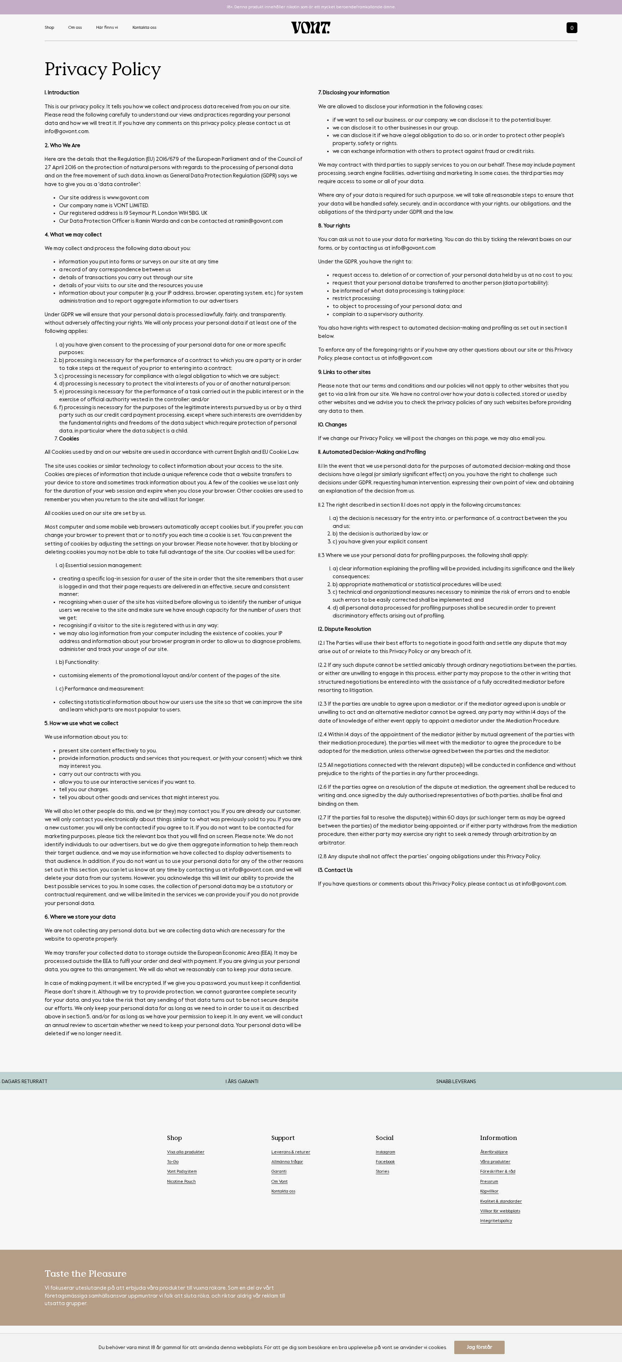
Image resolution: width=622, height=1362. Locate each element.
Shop (49, 28)
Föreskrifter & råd (497, 1171)
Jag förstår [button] (479, 1347)
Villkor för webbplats (500, 1211)
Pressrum (489, 1182)
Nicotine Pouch (181, 1182)
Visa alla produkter (185, 1152)
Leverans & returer (290, 1152)
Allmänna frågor (287, 1162)
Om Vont (279, 1182)
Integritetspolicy (496, 1221)
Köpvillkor (489, 1191)
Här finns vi (107, 28)
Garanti (279, 1171)
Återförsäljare (494, 1152)
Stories (382, 1171)
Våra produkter (495, 1162)
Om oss (75, 28)
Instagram (385, 1152)
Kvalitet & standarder (501, 1201)
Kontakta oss (144, 28)
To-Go (173, 1162)
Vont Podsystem (182, 1171)
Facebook (385, 1162)
